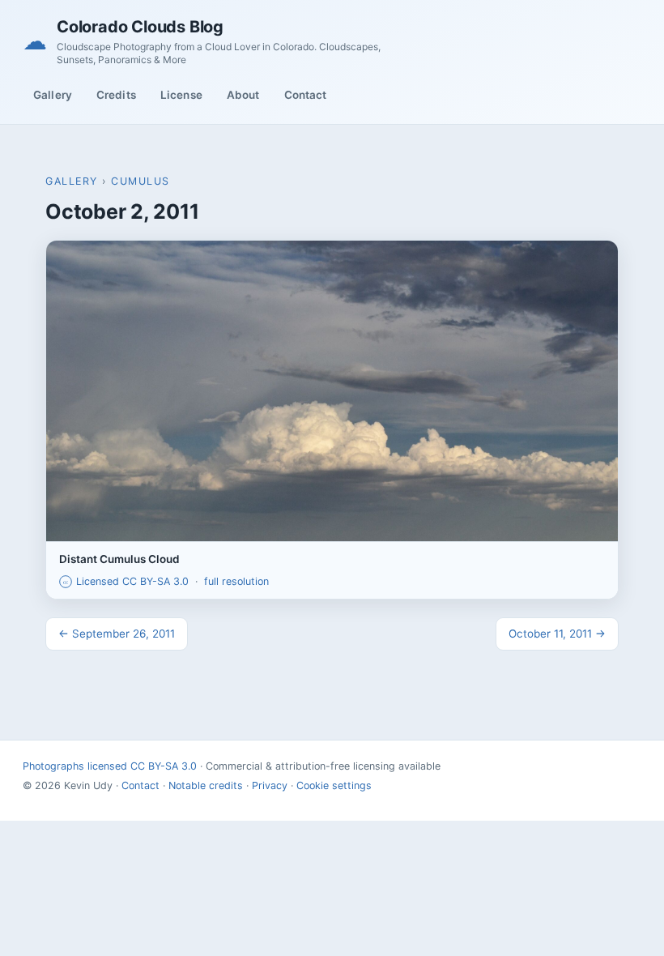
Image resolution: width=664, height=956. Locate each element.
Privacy (269, 785)
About (243, 94)
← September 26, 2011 (116, 633)
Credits (116, 94)
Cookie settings (334, 785)
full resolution (236, 581)
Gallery (52, 94)
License (181, 94)
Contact (305, 94)
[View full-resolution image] (332, 390)
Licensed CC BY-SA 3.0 (126, 581)
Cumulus (140, 181)
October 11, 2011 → (557, 633)
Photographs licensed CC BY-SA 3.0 (110, 766)
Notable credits (205, 785)
